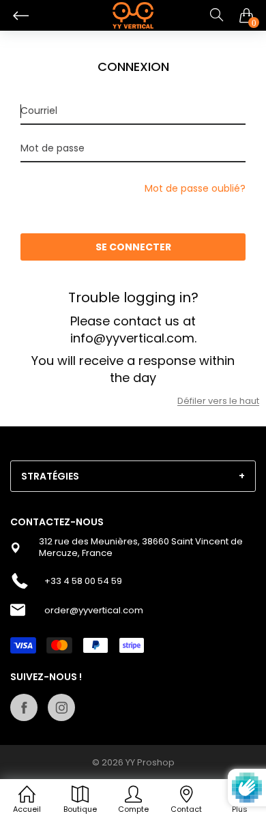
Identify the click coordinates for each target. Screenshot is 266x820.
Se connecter (133, 247)
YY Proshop (150, 762)
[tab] (133, 476)
